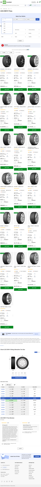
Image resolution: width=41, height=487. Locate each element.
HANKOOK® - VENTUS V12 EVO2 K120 (6, 267)
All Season (3, 111)
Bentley (30, 33)
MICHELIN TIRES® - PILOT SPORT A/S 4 (6, 107)
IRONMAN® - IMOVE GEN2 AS (33, 69)
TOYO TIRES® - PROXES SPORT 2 (20, 106)
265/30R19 (3, 402)
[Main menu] (1, 2)
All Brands (30, 475)
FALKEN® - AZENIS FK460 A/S (19, 147)
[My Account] (38, 2)
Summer (17, 110)
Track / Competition (23, 271)
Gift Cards (30, 473)
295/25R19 (3, 389)
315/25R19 (3, 400)
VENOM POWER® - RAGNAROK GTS (6, 186)
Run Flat (35, 230)
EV (34, 111)
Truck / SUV (9, 190)
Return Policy (17, 470)
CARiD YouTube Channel (7, 481)
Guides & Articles (31, 468)
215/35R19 (3, 393)
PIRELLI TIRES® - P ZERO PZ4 (5, 147)
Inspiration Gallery (31, 478)
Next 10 (21, 448)
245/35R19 (3, 411)
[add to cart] (6, 89)
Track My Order (17, 465)
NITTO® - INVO (16, 225)
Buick (16, 36)
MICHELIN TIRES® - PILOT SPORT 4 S (34, 107)
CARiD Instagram (12, 481)
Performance (3, 113)
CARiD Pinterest (9, 481)
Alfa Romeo (17, 29)
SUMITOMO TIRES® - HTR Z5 (5, 306)
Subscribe (37, 456)
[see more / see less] (20, 41)
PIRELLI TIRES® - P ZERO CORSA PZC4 (20, 267)
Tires (8, 8)
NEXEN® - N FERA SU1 (4, 225)
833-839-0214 (34, 2)
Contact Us (16, 473)
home (1, 8)
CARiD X (4, 481)
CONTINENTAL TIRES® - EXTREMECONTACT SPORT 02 (33, 148)
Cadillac (30, 36)
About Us (30, 465)
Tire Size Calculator (19, 377)
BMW (2, 36)
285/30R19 (3, 409)
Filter (4, 52)
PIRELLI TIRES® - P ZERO (32, 186)
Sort (11, 52)
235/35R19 (3, 407)
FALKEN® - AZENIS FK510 (18, 186)
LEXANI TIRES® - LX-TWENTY (19, 69)
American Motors (32, 29)
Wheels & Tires (5, 8)
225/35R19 (3, 398)
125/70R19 (3, 414)
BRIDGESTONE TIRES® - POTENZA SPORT (34, 267)
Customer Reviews (31, 470)
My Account (16, 468)
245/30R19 (3, 391)
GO (37, 19)
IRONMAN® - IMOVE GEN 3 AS (5, 69)
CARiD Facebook (2, 481)
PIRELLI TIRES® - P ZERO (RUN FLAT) (33, 226)
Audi (16, 33)
